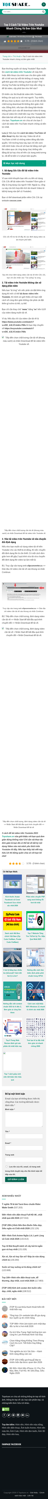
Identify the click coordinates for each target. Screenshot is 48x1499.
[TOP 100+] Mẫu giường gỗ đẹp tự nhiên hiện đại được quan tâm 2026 (26, 1361)
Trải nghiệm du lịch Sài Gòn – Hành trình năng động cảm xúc (26, 1352)
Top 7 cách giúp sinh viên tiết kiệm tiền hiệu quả (12, 1077)
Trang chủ (7, 56)
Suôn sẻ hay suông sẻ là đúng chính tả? (21, 1267)
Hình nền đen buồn (28, 1431)
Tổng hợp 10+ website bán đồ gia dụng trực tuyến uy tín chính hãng (27, 1316)
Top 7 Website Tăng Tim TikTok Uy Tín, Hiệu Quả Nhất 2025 (35, 936)
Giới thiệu (34, 1493)
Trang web (9, 1155)
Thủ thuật (38, 36)
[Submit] (43, 12)
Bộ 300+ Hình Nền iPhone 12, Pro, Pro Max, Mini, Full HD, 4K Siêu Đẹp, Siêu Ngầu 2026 (27, 1370)
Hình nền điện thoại (11, 1428)
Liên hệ (30, 1496)
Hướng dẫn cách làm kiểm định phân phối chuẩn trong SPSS (35, 973)
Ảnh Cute (14, 1431)
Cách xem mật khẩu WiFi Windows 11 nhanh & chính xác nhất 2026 (35, 1007)
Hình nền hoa (12, 1434)
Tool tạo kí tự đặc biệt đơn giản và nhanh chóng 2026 (35, 1043)
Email (8, 1143)
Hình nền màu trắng (34, 1424)
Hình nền (19, 1424)
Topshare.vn (16, 120)
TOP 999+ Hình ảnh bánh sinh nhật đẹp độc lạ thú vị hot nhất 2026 (28, 1325)
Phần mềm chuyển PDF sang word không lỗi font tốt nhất (35, 900)
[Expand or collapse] (43, 163)
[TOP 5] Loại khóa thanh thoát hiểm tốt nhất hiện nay (27, 1308)
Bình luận (10, 1109)
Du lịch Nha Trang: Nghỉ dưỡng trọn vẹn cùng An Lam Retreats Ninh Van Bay (28, 1333)
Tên (7, 1131)
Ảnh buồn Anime (28, 1428)
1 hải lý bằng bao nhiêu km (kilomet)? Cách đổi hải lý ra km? (12, 973)
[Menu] (44, 4)
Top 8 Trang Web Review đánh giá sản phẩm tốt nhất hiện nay (12, 1043)
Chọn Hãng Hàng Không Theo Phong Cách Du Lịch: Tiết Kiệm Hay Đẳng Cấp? (27, 1343)
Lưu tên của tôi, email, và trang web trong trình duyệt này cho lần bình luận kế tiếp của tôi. (23, 1170)
